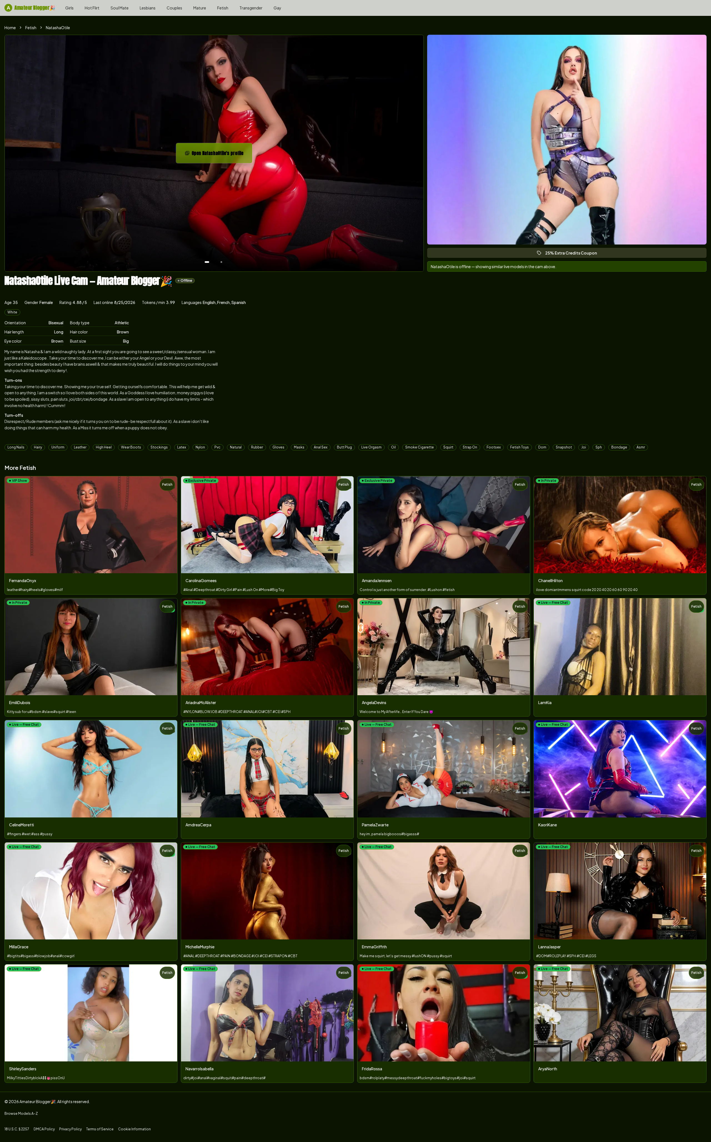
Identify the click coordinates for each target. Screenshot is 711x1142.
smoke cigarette (419, 447)
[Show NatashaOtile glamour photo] (221, 262)
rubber (257, 447)
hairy (38, 447)
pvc (217, 447)
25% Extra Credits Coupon (573, 254)
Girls (69, 7)
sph (598, 447)
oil (393, 447)
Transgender (250, 7)
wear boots (131, 447)
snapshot (564, 447)
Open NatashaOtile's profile (221, 155)
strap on (470, 447)
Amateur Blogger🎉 (31, 7)
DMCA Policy (44, 1129)
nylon (200, 447)
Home (10, 27)
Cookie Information (134, 1129)
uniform (57, 447)
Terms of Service (100, 1129)
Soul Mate (120, 7)
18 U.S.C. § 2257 (16, 1129)
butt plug (344, 447)
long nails (15, 447)
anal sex (320, 447)
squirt (448, 447)
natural (236, 447)
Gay (277, 7)
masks (299, 447)
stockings (159, 447)
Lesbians (148, 7)
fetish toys (519, 447)
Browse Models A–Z (21, 1113)
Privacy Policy (70, 1129)
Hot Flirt (92, 7)
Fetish (222, 7)
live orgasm (371, 447)
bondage (619, 447)
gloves (278, 447)
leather (80, 447)
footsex (494, 447)
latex (181, 447)
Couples (174, 7)
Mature (199, 7)
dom (542, 447)
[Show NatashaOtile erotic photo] (207, 262)
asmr (641, 447)
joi (583, 447)
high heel (104, 447)
